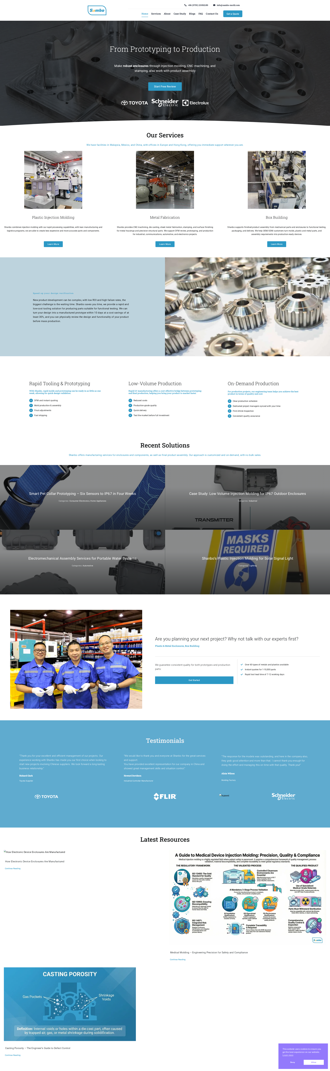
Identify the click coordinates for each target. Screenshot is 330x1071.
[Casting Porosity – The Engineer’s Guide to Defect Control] (82, 1004)
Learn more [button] (288, 1055)
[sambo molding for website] (97, 6)
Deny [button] (292, 1062)
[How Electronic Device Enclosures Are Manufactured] (82, 852)
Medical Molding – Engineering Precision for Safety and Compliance (209, 952)
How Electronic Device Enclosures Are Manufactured (34, 861)
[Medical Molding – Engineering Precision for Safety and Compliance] (247, 897)
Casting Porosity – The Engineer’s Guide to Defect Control (37, 1048)
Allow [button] (313, 1062)
